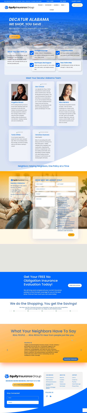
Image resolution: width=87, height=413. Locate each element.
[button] (43, 256)
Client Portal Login (76, 384)
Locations (56, 5)
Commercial (48, 5)
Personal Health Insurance (66, 211)
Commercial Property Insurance (63, 226)
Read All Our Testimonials (70, 359)
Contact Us (74, 379)
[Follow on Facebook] (46, 396)
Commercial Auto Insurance (66, 223)
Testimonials (62, 384)
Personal (40, 5)
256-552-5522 (16, 190)
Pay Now (74, 381)
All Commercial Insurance (49, 384)
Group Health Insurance (65, 229)
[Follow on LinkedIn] (50, 396)
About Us (62, 377)
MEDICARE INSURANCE (64, 209)
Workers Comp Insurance (65, 230)
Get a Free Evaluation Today (23, 384)
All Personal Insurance (51, 381)
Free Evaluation (74, 285)
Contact (52, 9)
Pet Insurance (62, 214)
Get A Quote (77, 5)
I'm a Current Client (63, 199)
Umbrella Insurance (64, 220)
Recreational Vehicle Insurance (63, 217)
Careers (61, 381)
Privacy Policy (75, 386)
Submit (71, 234)
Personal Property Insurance (62, 213)
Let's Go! (14, 36)
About (62, 5)
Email (10, 397)
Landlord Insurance (64, 205)
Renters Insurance (63, 218)
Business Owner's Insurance (66, 221)
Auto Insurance (62, 200)
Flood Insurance (63, 204)
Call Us (74, 377)
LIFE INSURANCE (62, 207)
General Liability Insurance (66, 227)
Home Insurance (62, 202)
